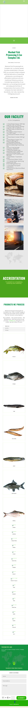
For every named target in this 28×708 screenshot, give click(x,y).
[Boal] (14, 584)
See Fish (6, 328)
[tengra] (14, 354)
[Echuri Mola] (14, 538)
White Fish (7, 326)
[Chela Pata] (14, 558)
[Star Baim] (14, 437)
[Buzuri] (14, 571)
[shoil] (14, 464)
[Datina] (14, 544)
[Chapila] (14, 564)
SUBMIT (21, 698)
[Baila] (14, 611)
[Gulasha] (14, 531)
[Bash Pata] (14, 604)
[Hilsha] (14, 519)
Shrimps (6, 330)
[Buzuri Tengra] (14, 578)
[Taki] (14, 409)
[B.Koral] (14, 624)
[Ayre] (14, 631)
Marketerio (16, 704)
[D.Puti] (14, 551)
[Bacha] (14, 618)
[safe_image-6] (14, 196)
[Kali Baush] (14, 491)
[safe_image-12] (14, 249)
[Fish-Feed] (14, 223)
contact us (12, 321)
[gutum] (14, 524)
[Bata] (14, 598)
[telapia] (14, 382)
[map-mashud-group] (14, 263)
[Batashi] (14, 591)
